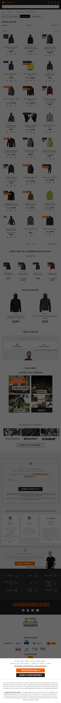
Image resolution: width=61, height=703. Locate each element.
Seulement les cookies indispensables (30, 675)
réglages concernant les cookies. (30, 666)
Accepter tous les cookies (29, 670)
